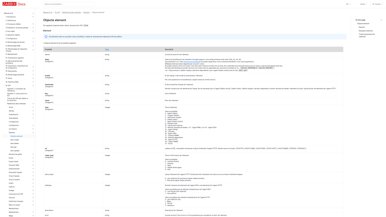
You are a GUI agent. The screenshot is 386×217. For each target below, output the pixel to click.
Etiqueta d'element (366, 31)
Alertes (11, 111)
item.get (13, 147)
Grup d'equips (14, 176)
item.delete (14, 143)
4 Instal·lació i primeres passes (17, 28)
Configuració (14, 122)
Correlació (13, 129)
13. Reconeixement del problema (14, 62)
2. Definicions (11, 20)
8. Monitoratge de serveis (15, 42)
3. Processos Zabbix (13, 24)
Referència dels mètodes (16, 104)
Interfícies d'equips (16, 201)
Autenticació (13, 114)
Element (12, 133)
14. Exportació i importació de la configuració (17, 67)
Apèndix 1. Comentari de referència (16, 90)
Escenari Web (14, 165)
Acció (11, 107)
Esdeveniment (14, 169)
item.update (14, 151)
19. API (8, 85)
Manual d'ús (8, 13)
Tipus (107, 49)
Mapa (11, 216)
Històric (12, 187)
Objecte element (16, 136)
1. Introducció (11, 17)
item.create (14, 140)
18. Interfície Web (12, 82)
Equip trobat (13, 161)
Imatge (11, 190)
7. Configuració (11, 38)
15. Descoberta (11, 71)
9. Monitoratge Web (13, 46)
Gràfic (11, 183)
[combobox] (69, 4)
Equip (11, 158)
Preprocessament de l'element (367, 35)
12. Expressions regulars (15, 58)
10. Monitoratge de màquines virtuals (16, 50)
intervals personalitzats (192, 62)
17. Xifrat (9, 78)
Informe (12, 198)
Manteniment (13, 208)
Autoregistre (13, 118)
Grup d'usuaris (14, 180)
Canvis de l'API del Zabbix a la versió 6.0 (17, 99)
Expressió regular (15, 172)
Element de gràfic (15, 154)
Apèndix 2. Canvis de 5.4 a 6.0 (17, 95)
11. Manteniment (11, 54)
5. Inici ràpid (10, 31)
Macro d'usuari (14, 205)
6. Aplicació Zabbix (13, 35)
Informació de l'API (16, 194)
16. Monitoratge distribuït (15, 75)
